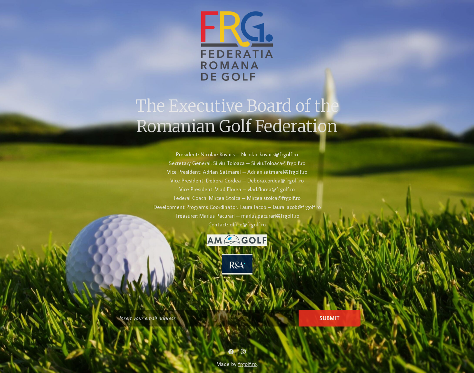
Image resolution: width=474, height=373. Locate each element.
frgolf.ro (247, 364)
